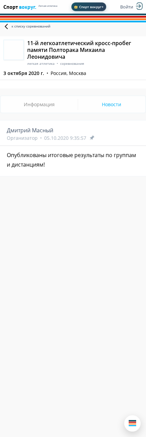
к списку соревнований (31, 26)
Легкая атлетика (47, 5)
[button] (132, 423)
